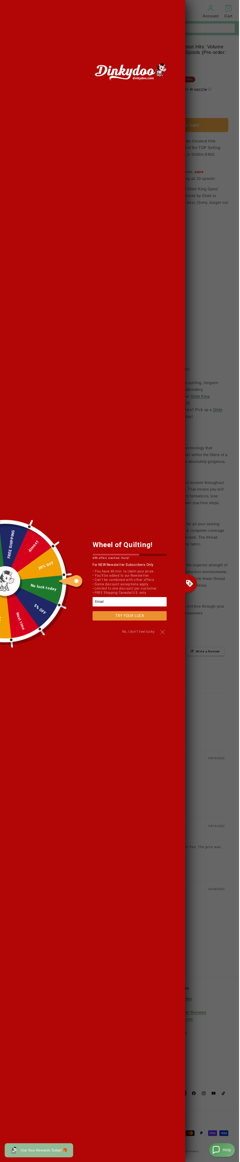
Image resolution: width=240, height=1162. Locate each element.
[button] (222, 1150)
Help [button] (227, 1150)
